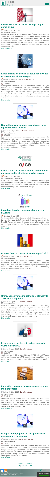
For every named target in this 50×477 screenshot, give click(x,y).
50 (26, 466)
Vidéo (6, 79)
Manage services (44, 473)
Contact (9, 473)
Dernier (29, 463)
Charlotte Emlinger (10, 218)
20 (23, 466)
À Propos (3, 473)
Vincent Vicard (41, 218)
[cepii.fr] (44, 471)
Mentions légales (18, 473)
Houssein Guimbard (10, 32)
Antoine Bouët (8, 178)
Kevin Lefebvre (21, 218)
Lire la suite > (6, 49)
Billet (6, 30)
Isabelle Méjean (31, 218)
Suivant (21, 463)
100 (30, 466)
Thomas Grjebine (9, 81)
